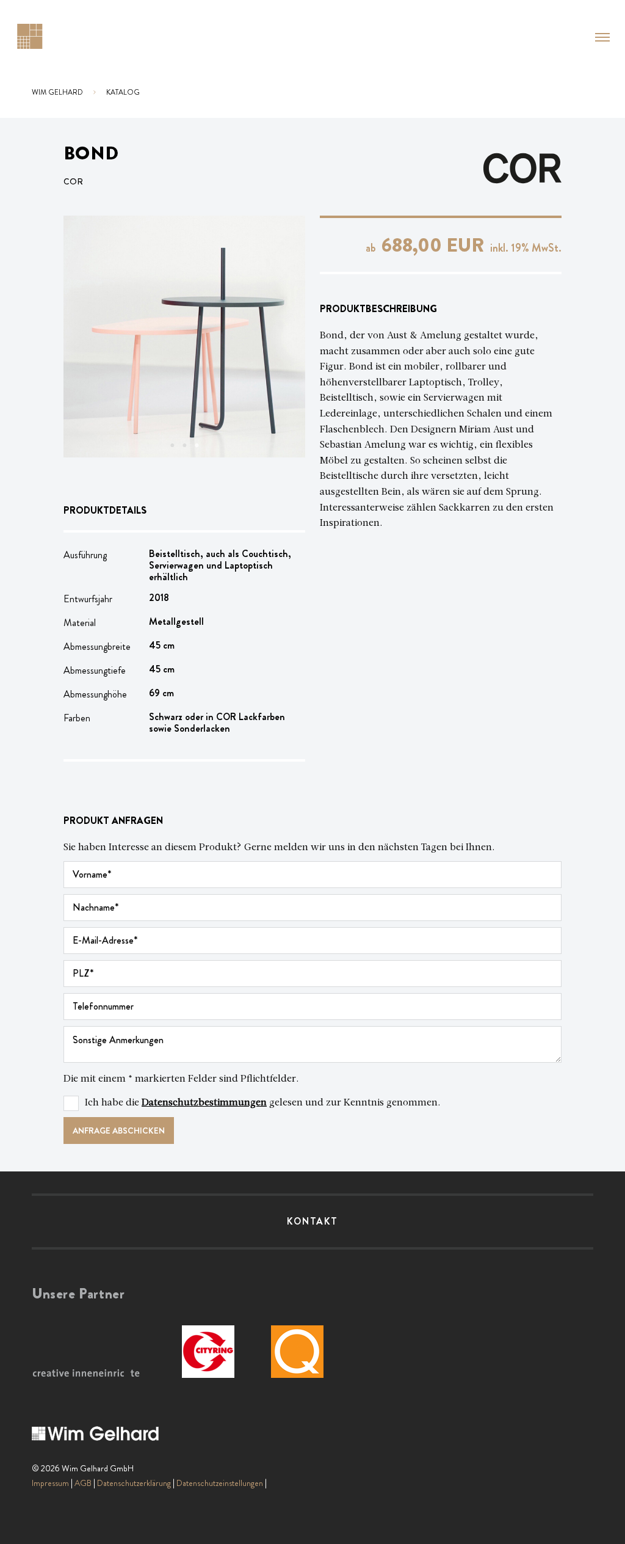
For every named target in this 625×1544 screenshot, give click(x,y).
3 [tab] (196, 445)
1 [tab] (172, 445)
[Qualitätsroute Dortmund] (297, 1351)
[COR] (522, 167)
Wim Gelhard (57, 92)
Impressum (50, 1483)
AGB (83, 1483)
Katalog (123, 92)
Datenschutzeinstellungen (219, 1483)
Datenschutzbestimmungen (204, 1103)
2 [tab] (184, 445)
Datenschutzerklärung (134, 1483)
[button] (602, 37)
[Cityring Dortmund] (208, 1351)
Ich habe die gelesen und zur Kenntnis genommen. (263, 1103)
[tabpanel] (184, 336)
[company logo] (29, 34)
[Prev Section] (88, 336)
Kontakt (312, 1221)
